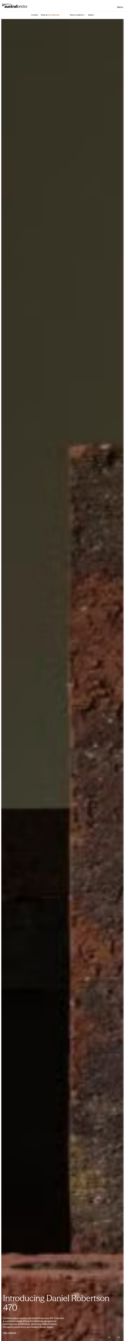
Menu (120, 7)
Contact (34, 15)
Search (91, 15)
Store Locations (76, 15)
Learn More (8, 1333)
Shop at (50, 15)
